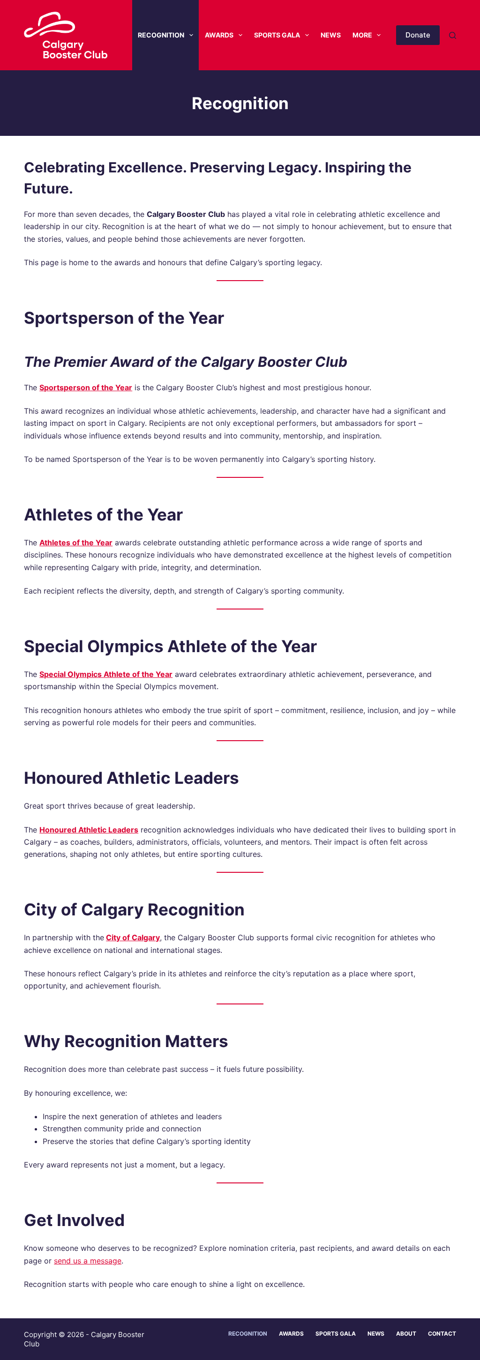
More (362, 35)
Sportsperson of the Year (85, 387)
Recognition (161, 35)
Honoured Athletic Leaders (88, 829)
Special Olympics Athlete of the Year (105, 674)
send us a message (87, 1260)
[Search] (452, 35)
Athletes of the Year (75, 542)
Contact (442, 1333)
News (331, 35)
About (406, 1333)
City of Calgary (133, 937)
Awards (219, 35)
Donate (417, 34)
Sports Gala (277, 35)
